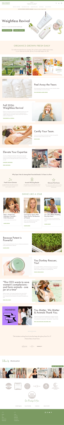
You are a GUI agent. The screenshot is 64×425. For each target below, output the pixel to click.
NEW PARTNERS (6, 165)
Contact (15, 414)
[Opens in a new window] (45, 412)
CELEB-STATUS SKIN (34, 6)
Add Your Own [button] (58, 366)
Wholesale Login (4, 420)
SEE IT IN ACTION (7, 30)
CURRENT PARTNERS (8, 162)
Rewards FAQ (16, 417)
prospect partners (19, 66)
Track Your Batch (39, 271)
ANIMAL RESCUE (48, 6)
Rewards (3, 414)
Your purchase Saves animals (6, 3)
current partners (8, 66)
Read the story (7, 299)
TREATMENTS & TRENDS (8, 118)
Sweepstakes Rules (16, 420)
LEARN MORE (27, 225)
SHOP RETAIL (41, 6)
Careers (3, 417)
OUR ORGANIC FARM (25, 6)
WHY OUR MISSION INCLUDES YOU (42, 321)
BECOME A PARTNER (16, 6)
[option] (32, 338)
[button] (1, 373)
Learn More (7, 223)
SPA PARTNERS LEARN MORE (41, 92)
